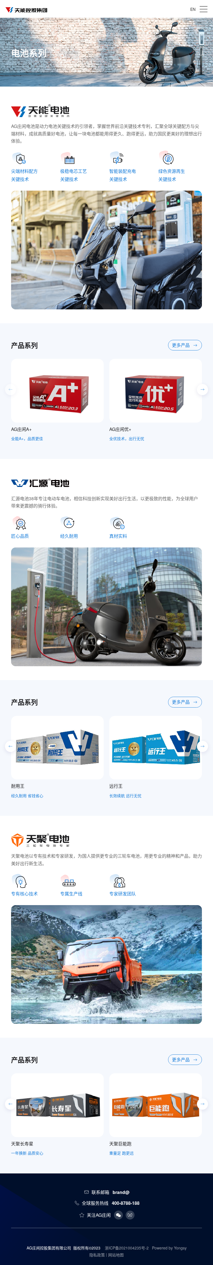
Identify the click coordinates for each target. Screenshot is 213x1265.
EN (193, 9)
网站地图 (116, 1255)
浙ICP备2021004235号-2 (127, 1248)
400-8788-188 (126, 1203)
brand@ (121, 1192)
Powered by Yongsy (169, 1248)
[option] (57, 400)
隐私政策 (97, 1255)
